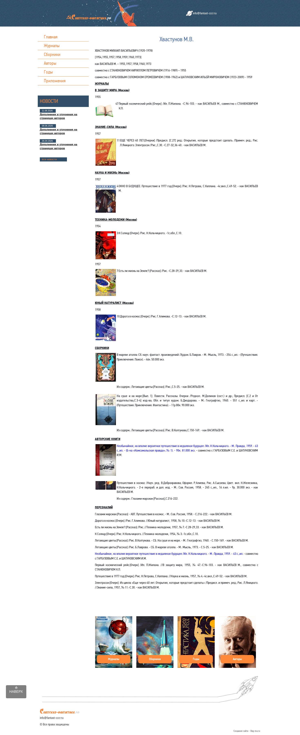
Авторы (50, 63)
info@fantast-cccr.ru (205, 13)
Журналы (52, 45)
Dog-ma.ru (255, 731)
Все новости (49, 159)
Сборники (52, 54)
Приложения (55, 80)
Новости (49, 101)
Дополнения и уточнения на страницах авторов (58, 116)
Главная (51, 37)
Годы (48, 72)
